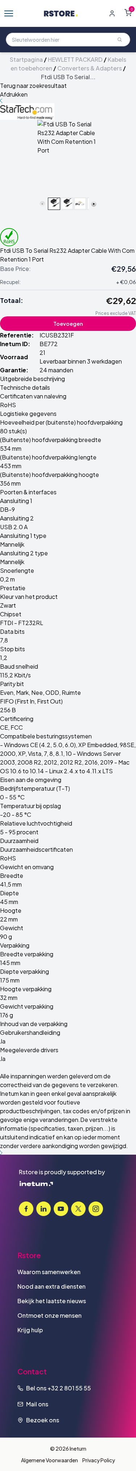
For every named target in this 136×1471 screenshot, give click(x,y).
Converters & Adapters (89, 68)
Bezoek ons (42, 1420)
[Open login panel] (112, 13)
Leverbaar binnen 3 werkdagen (81, 361)
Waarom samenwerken (49, 1272)
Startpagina (26, 59)
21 (42, 352)
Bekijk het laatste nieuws (51, 1301)
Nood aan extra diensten (51, 1286)
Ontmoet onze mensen (49, 1315)
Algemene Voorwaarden (49, 1460)
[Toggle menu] (8, 13)
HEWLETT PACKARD (75, 59)
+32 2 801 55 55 (69, 1388)
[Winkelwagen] (128, 12)
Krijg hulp (30, 1330)
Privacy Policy (98, 1460)
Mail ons (37, 1404)
